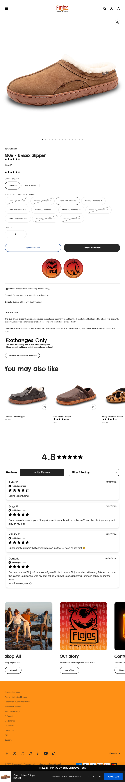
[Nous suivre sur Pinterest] (38, 753)
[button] (12, 159)
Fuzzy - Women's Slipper (112, 417)
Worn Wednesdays (12, 711)
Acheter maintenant (91, 248)
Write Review (42, 472)
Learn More (69, 670)
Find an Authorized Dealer (16, 697)
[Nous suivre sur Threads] (30, 753)
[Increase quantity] (99, 776)
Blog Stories (10, 721)
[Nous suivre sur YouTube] (46, 753)
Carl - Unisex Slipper (62, 417)
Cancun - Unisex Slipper (15, 417)
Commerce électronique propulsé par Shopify (43, 764)
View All (13, 670)
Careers (8, 740)
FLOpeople (9, 716)
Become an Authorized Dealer (17, 702)
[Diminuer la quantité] (9, 234)
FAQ (6, 735)
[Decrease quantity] (93, 776)
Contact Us (9, 730)
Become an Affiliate (13, 707)
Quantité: (9, 227)
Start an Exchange (12, 692)
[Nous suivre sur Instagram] (22, 753)
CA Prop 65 (9, 726)
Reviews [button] (11, 472)
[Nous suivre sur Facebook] (7, 753)
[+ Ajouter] (44, 407)
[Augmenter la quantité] (22, 234)
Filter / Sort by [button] (80, 472)
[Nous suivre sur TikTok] (54, 753)
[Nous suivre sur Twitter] (15, 753)
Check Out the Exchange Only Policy (22, 355)
